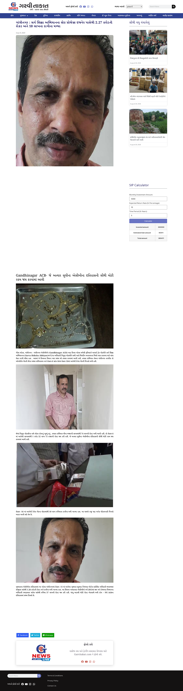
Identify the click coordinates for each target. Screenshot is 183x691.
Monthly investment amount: (141, 195)
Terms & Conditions (55, 676)
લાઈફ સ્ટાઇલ (167, 15)
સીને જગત (81, 15)
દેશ (35, 15)
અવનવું (139, 15)
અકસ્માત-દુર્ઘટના (124, 15)
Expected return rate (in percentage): (144, 203)
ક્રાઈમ (69, 15)
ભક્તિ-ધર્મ (152, 15)
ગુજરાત (23, 15)
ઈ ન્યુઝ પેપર (106, 15)
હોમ (12, 15)
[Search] (174, 6)
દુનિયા (45, 15)
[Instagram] (88, 6)
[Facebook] (80, 6)
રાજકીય (57, 15)
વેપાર (94, 15)
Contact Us (51, 686)
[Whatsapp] (92, 6)
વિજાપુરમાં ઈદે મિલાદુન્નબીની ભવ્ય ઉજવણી (144, 58)
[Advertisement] (64, 190)
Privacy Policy (52, 681)
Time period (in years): (138, 211)
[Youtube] (84, 6)
